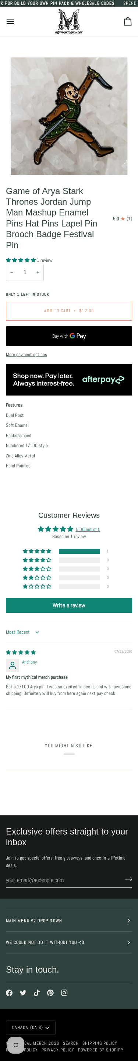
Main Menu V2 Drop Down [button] (34, 921)
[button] (21, 260)
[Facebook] (9, 993)
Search (71, 1043)
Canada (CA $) (27, 1027)
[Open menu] (17, 21)
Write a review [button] (69, 605)
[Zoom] (24, 161)
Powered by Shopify (100, 1050)
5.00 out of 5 (88, 529)
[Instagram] (64, 993)
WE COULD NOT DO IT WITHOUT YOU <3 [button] (45, 942)
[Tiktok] (37, 993)
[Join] (126, 879)
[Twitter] (23, 993)
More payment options (26, 354)
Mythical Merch (29, 1043)
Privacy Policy (58, 1050)
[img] (21, 652)
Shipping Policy (99, 1043)
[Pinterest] (50, 993)
